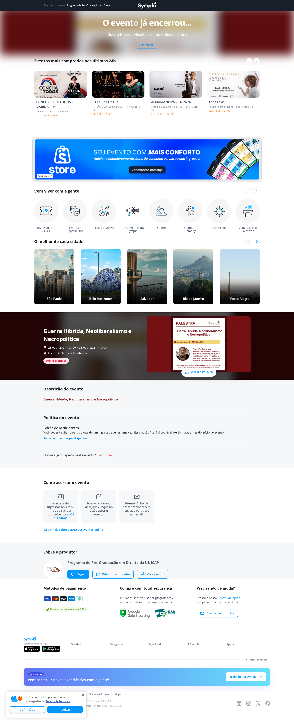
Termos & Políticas (58, 701)
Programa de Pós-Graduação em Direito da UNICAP (89, 5)
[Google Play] (51, 649)
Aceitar (65, 709)
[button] (16, 699)
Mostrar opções (258, 659)
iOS (71, 514)
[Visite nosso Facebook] (267, 703)
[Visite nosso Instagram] (248, 703)
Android (62, 518)
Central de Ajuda (229, 598)
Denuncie (104, 455)
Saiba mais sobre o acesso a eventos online (73, 529)
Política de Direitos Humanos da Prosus (89, 694)
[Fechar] (82, 695)
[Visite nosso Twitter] (258, 703)
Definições (27, 709)
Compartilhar (202, 372)
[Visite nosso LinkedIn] (239, 703)
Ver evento (147, 45)
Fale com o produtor (116, 574)
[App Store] (32, 649)
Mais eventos (156, 574)
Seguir (81, 574)
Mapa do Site (122, 694)
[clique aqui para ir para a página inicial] (147, 5)
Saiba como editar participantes (65, 438)
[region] (46, 705)
